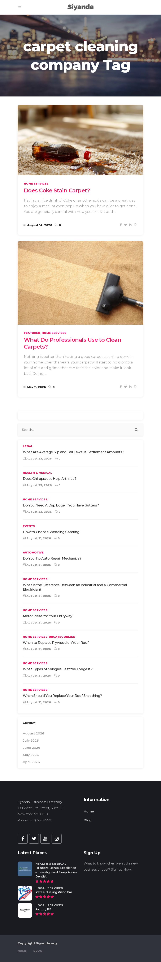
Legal (28, 446)
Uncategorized (62, 636)
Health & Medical (37, 472)
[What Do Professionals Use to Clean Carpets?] (80, 282)
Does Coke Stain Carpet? (57, 190)
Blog (88, 820)
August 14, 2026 (39, 225)
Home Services (36, 183)
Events (29, 526)
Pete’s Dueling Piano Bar (53, 892)
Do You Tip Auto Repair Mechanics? (52, 558)
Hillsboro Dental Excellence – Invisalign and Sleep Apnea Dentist (56, 872)
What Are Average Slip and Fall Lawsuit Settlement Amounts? (73, 452)
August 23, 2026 (39, 458)
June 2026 (31, 748)
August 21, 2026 (38, 538)
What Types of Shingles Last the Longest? (57, 669)
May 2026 (31, 755)
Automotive (33, 552)
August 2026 (33, 733)
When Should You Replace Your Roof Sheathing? (62, 696)
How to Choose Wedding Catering (51, 532)
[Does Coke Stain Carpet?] (80, 140)
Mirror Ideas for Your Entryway (47, 616)
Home (89, 811)
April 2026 (31, 762)
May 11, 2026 (36, 387)
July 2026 (31, 740)
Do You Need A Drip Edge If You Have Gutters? (61, 505)
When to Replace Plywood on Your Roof (55, 643)
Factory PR (43, 909)
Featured (32, 333)
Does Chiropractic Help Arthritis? (49, 479)
